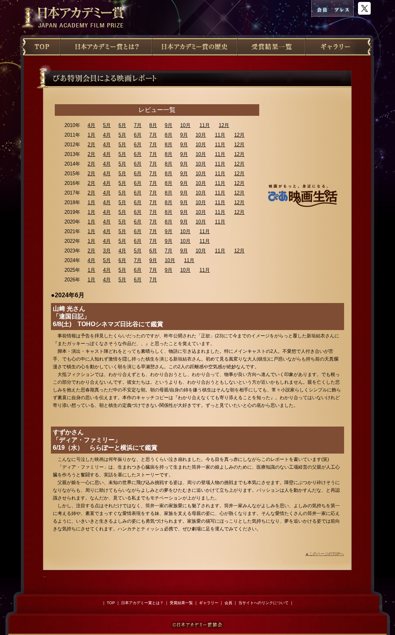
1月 (91, 135)
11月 (204, 125)
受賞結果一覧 (181, 603)
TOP (111, 603)
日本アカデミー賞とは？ (142, 603)
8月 (153, 125)
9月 (168, 125)
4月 (91, 125)
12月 (224, 125)
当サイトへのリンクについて (263, 603)
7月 (138, 125)
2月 (91, 144)
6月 (122, 125)
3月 (107, 251)
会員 (228, 603)
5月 (107, 125)
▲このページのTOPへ (324, 554)
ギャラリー (208, 603)
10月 (185, 125)
